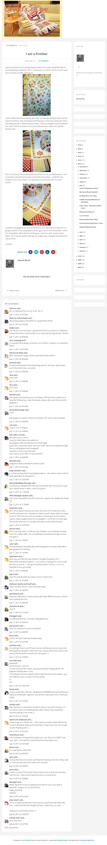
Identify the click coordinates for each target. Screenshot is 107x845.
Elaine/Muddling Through (20, 483)
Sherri (12, 747)
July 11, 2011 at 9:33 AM (18, 406)
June (81, 232)
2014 (79, 152)
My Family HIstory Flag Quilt (89, 192)
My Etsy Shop (80, 99)
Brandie (12, 461)
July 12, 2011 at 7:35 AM (18, 716)
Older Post (59, 290)
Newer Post (14, 290)
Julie (11, 757)
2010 (79, 256)
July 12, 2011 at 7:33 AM (18, 701)
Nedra (12, 328)
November (83, 170)
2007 (79, 267)
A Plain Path (14, 818)
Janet (11, 769)
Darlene (12, 308)
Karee (11, 689)
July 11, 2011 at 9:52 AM (18, 467)
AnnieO (12, 395)
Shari (11, 635)
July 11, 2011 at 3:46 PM (18, 603)
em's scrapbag (15, 340)
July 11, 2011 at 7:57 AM (18, 314)
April (81, 239)
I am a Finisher (84, 215)
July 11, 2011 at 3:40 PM (18, 590)
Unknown (13, 508)
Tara (11, 375)
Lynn (11, 544)
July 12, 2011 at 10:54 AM (19, 744)
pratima (12, 645)
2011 (79, 164)
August (82, 182)
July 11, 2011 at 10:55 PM (19, 686)
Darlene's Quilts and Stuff (20, 584)
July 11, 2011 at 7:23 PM (18, 657)
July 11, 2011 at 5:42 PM (18, 622)
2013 (79, 156)
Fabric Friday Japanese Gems (89, 188)
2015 (79, 149)
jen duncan (14, 626)
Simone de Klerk (16, 353)
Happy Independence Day (88, 227)
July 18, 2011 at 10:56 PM (19, 814)
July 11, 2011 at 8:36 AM (18, 359)
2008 (79, 263)
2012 (79, 160)
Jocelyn (12, 704)
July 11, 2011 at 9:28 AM (18, 381)
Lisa (11, 425)
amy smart (14, 800)
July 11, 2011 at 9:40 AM (18, 431)
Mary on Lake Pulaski (18, 318)
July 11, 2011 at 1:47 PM (18, 553)
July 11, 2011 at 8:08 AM (18, 337)
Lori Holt (52, 174)
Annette (12, 362)
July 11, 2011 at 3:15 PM (18, 580)
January (82, 251)
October (82, 174)
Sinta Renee (14, 735)
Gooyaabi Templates (87, 840)
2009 (79, 260)
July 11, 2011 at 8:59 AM (18, 371)
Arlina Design (62, 840)
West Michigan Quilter (18, 495)
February (82, 247)
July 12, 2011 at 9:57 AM (18, 731)
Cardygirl (13, 616)
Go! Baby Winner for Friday (88, 196)
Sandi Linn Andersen (18, 720)
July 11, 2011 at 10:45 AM (19, 479)
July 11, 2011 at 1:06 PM (18, 540)
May (81, 236)
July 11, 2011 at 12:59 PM (19, 525)
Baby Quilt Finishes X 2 (87, 212)
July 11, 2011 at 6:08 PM (18, 632)
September (83, 178)
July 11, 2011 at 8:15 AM (18, 349)
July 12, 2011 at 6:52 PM (18, 753)
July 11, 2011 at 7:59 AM (18, 324)
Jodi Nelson (14, 594)
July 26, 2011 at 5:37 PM (18, 824)
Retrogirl (13, 782)
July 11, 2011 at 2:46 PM (18, 571)
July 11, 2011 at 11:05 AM (19, 492)
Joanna (12, 529)
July (81, 185)
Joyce (11, 574)
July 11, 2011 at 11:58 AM (19, 504)
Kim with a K (14, 435)
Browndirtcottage (17, 410)
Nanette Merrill (24, 260)
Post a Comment (11, 827)
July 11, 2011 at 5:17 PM (18, 612)
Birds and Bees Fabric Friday (89, 219)
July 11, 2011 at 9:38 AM (18, 421)
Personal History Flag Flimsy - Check (91, 223)
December (83, 166)
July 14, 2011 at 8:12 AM (18, 796)
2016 (79, 145)
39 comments (44, 61)
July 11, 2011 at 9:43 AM (18, 457)
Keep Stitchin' (15, 470)
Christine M (14, 606)
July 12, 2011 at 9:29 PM (18, 766)
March (82, 243)
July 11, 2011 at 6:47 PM (18, 642)
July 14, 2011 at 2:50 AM (18, 778)
